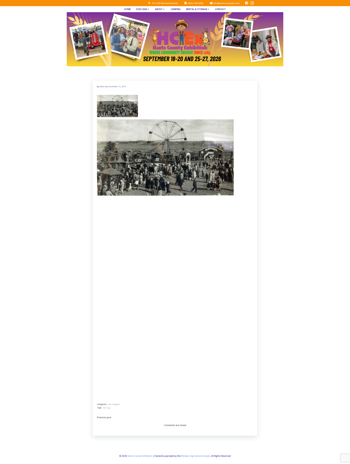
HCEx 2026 (141, 9)
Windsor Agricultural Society (195, 455)
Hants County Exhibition (139, 455)
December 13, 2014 (117, 86)
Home (127, 9)
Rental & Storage (196, 9)
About (159, 9)
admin (102, 86)
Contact (220, 9)
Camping (176, 9)
